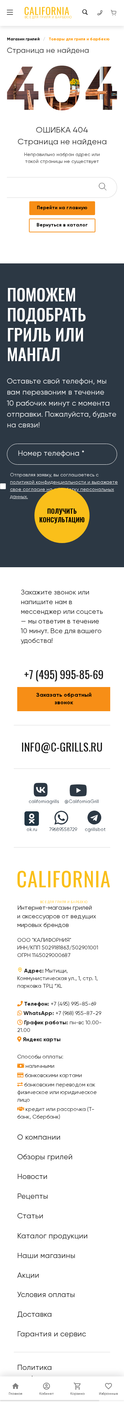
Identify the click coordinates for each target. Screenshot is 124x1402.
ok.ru (32, 829)
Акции (28, 1275)
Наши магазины (46, 1256)
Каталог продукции (52, 1236)
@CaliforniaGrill (81, 801)
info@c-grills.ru (62, 746)
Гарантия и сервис (51, 1334)
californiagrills (44, 801)
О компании (39, 1137)
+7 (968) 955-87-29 (78, 1013)
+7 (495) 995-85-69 (73, 1004)
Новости (32, 1177)
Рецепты (32, 1196)
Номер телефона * (51, 453)
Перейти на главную (62, 207)
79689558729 (63, 829)
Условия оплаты (46, 1295)
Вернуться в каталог (62, 225)
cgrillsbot (95, 829)
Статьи (30, 1216)
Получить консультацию (62, 515)
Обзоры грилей (45, 1157)
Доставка (34, 1314)
